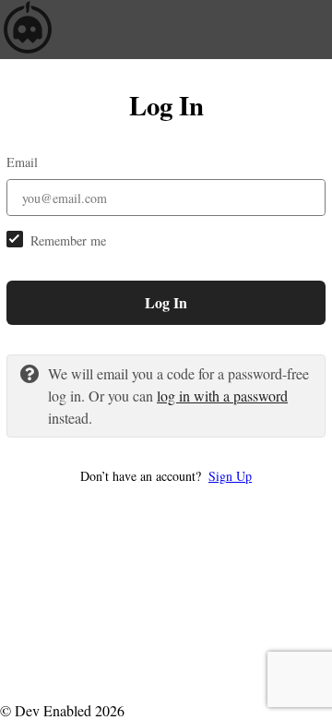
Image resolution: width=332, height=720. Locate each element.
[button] (166, 476)
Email (22, 162)
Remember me (68, 240)
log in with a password (222, 395)
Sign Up (230, 476)
